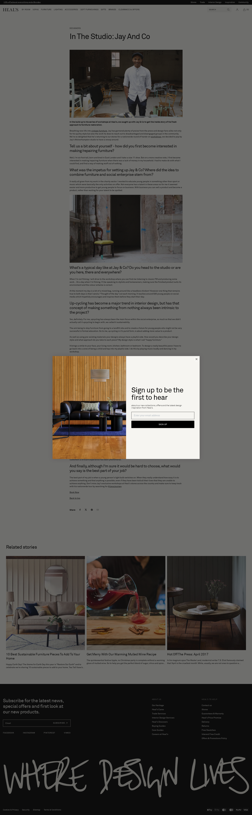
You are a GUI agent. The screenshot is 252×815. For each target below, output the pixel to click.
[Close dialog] (196, 359)
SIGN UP (163, 424)
